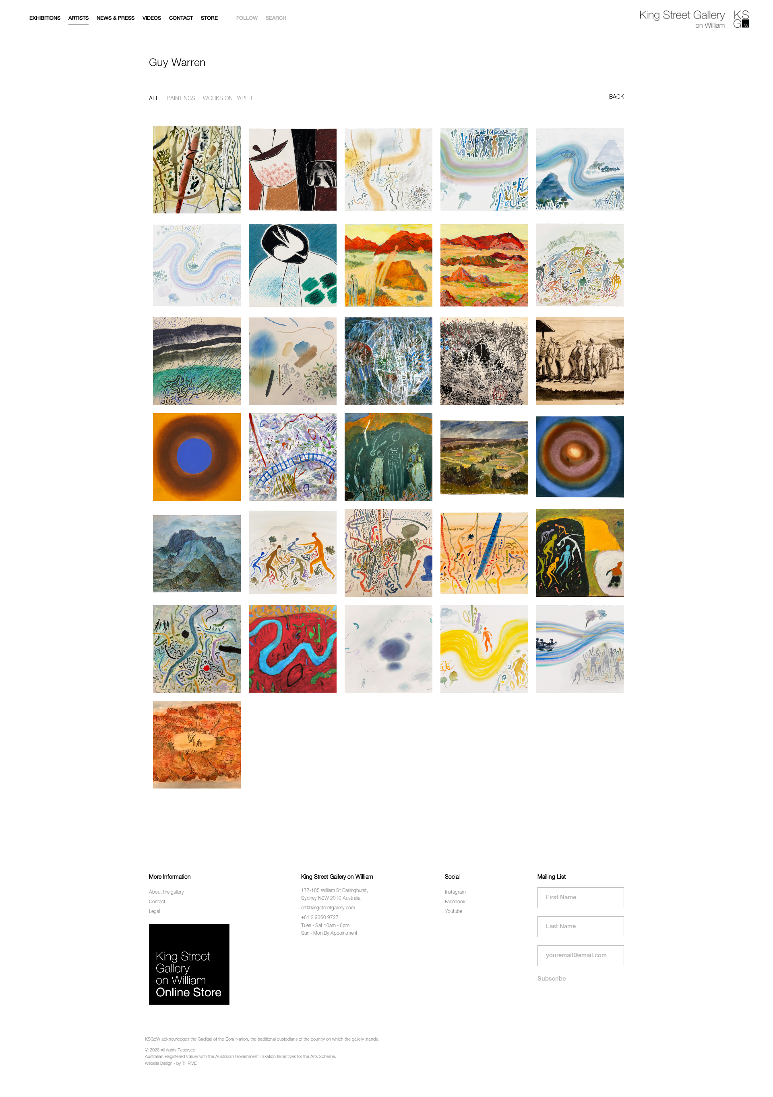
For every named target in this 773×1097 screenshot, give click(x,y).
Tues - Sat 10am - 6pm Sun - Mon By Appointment (329, 929)
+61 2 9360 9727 (320, 917)
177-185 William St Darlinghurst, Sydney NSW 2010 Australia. (334, 894)
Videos (152, 18)
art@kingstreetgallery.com (328, 908)
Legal (154, 911)
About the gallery (166, 892)
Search (276, 18)
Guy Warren (177, 63)
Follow (247, 18)
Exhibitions (44, 18)
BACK (616, 97)
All (154, 98)
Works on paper (227, 98)
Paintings (181, 98)
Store (209, 18)
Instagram (455, 892)
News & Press (115, 18)
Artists (78, 18)
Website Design (158, 1064)
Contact (181, 18)
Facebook (455, 902)
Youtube (453, 911)
